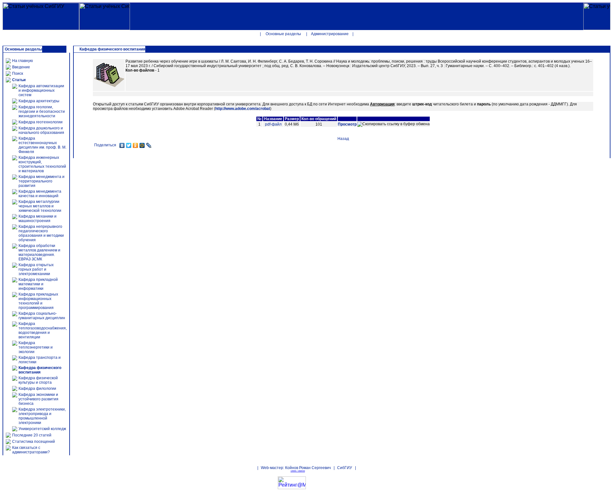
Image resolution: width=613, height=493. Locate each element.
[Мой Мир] (142, 145)
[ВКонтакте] (122, 145)
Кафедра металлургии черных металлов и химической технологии (40, 206)
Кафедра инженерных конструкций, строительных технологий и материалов (42, 164)
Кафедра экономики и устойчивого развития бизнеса (38, 399)
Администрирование (330, 34)
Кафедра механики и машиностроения (38, 218)
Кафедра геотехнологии (41, 122)
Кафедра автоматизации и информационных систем (41, 90)
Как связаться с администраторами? (31, 449)
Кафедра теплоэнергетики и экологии (36, 347)
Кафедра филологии (37, 388)
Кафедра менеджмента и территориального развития (41, 181)
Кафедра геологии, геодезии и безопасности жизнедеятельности (42, 111)
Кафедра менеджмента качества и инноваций (40, 193)
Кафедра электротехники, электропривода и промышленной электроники (42, 416)
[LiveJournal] (149, 145)
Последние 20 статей (31, 435)
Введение (21, 67)
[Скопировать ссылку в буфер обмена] (393, 124)
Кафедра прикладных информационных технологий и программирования (38, 301)
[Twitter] (128, 145)
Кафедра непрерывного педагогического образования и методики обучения (41, 233)
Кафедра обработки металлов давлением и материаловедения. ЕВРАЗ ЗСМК (39, 252)
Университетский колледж (42, 429)
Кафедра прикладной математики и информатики (38, 284)
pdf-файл (273, 124)
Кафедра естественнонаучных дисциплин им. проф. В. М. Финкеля (42, 145)
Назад (343, 138)
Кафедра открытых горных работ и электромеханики (36, 269)
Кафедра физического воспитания (40, 370)
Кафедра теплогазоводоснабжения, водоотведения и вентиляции (43, 330)
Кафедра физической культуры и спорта (38, 380)
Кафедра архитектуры (39, 101)
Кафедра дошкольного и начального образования (41, 130)
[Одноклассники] (135, 145)
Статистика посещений (33, 441)
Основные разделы (283, 34)
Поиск (17, 73)
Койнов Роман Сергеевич (308, 468)
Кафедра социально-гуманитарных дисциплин (42, 315)
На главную (22, 60)
